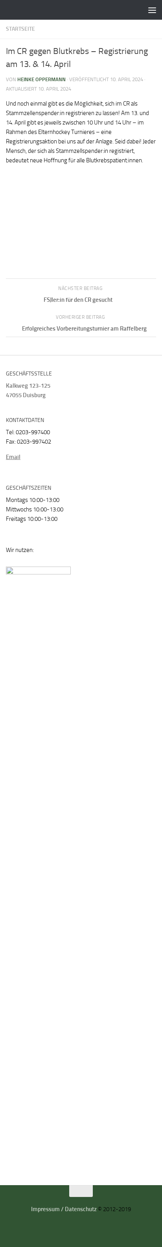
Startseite (20, 29)
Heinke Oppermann (41, 79)
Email (13, 457)
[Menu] (152, 10)
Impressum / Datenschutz (64, 1209)
